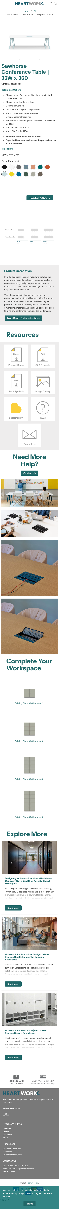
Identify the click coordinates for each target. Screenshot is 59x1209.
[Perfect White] (12, 167)
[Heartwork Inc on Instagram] (4, 1115)
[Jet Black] (4, 167)
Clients (6, 1132)
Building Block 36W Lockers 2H (29, 703)
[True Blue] (19, 174)
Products (7, 1129)
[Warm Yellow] (12, 174)
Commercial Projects (12, 1154)
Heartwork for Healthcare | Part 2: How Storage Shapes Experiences (26, 1031)
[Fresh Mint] (4, 174)
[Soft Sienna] (33, 167)
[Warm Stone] (33, 174)
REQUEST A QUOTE (39, 197)
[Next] (38, 59)
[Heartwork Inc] (29, 3)
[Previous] (20, 59)
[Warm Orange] (47, 167)
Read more (13, 908)
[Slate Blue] (26, 167)
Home (26, 11)
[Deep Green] (26, 174)
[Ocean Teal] (40, 167)
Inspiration (7, 1152)
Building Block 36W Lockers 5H (29, 817)
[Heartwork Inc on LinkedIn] (7, 1115)
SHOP (5, 1137)
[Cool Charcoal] (19, 167)
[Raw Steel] (40, 174)
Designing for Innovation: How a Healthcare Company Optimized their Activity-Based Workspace (28, 881)
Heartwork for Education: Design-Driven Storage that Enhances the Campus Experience (27, 957)
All (35, 11)
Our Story (7, 1135)
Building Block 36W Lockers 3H (29, 741)
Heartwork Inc (32, 1183)
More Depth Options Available (23, 318)
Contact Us (29, 473)
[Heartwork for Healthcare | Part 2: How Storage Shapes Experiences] (29, 1009)
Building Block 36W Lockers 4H (29, 779)
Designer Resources (12, 1149)
